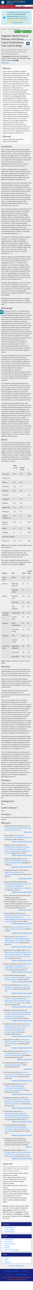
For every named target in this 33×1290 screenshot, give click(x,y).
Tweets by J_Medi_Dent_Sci (16, 1266)
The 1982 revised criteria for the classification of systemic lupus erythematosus (18, 1074)
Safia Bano (15, 52)
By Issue (6, 1258)
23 (9, 331)
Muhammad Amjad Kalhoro (9, 50)
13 (20, 233)
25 (22, 748)
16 (9, 253)
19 (15, 263)
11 (10, 223)
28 (7, 762)
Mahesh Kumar (13, 54)
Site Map (25, 1271)
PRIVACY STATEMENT (21, 1274)
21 (20, 279)
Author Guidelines (9, 1229)
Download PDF (27, 31)
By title (6, 1260)
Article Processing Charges (11, 1250)
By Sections (7, 1262)
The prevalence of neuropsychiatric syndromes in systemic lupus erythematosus (17, 861)
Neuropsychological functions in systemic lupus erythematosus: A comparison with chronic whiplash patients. (18, 1154)
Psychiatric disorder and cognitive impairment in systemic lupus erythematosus (17, 1041)
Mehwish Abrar (22, 50)
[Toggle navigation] (2, 7)
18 (10, 253)
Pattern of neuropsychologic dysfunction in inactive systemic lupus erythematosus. (18, 1053)
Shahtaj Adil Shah (6, 52)
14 (7, 239)
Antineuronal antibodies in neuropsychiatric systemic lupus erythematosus (17, 987)
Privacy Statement (9, 1231)
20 (17, 263)
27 (20, 756)
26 (23, 748)
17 (14, 263)
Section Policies (8, 1241)
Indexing (6, 1248)
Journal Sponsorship (12, 1271)
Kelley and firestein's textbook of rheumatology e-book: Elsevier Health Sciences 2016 (18, 828)
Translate (28, 8)
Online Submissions (9, 1227)
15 (8, 239)
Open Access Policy (9, 1244)
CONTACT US (9, 1274)
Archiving (7, 1246)
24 (28, 733)
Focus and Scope (8, 1239)
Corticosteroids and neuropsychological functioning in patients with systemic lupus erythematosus (17, 1129)
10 (17, 205)
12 (18, 233)
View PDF (18, 31)
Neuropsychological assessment (13, 1065)
